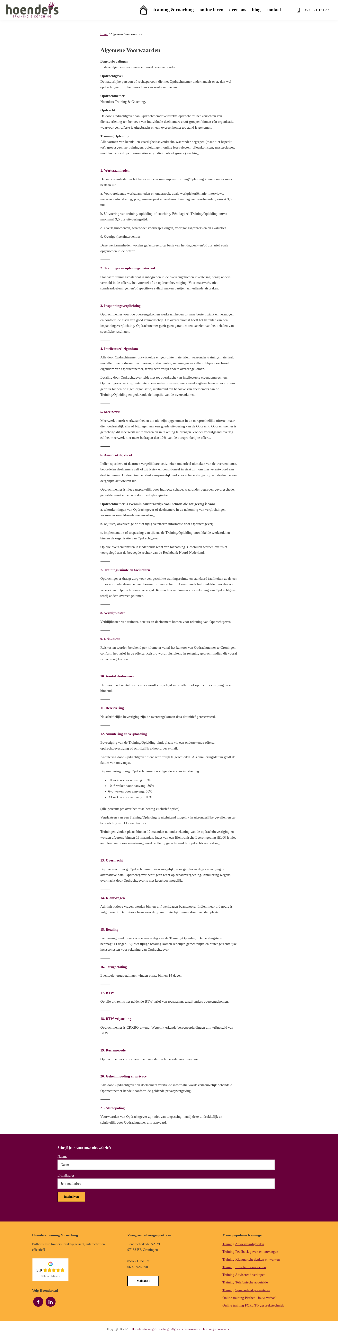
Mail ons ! (143, 1280)
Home (104, 34)
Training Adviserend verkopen (243, 1275)
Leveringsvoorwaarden (217, 1329)
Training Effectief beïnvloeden (244, 1267)
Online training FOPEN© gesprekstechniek (253, 1305)
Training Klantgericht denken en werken (251, 1259)
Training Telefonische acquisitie (245, 1282)
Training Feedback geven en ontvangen (250, 1252)
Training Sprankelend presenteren (246, 1290)
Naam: (62, 1156)
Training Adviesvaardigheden (243, 1244)
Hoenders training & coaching (150, 1329)
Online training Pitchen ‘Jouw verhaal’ (250, 1298)
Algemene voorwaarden (185, 1329)
